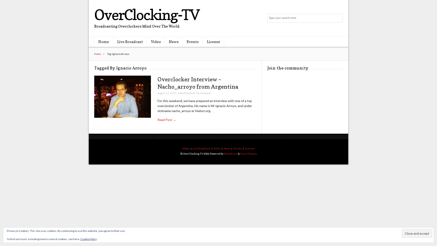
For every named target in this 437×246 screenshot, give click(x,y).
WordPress (230, 153)
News (174, 41)
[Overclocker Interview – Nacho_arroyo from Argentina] (122, 97)
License (213, 41)
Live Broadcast (130, 41)
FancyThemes (248, 153)
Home (103, 41)
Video (156, 41)
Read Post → (167, 120)
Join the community (287, 68)
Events (193, 41)
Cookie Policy (88, 239)
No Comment (203, 93)
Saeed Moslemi (186, 93)
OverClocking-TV (146, 14)
